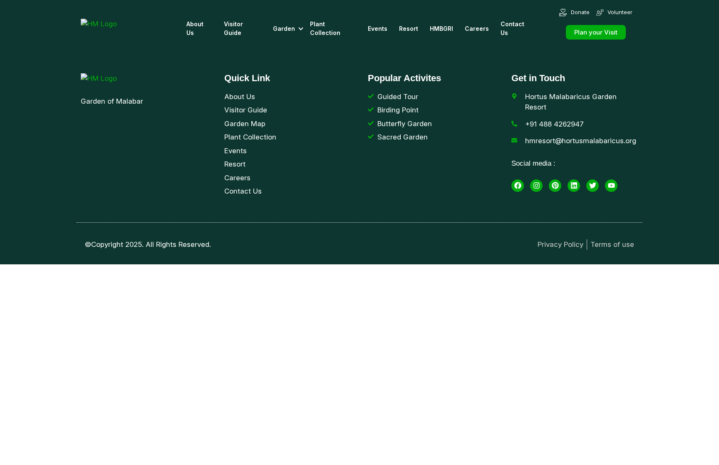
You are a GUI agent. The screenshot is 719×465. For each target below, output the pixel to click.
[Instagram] (536, 185)
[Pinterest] (555, 185)
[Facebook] (517, 185)
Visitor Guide (233, 28)
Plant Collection (325, 28)
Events (377, 28)
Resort (408, 28)
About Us (194, 28)
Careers (477, 28)
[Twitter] (592, 185)
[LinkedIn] (574, 185)
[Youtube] (611, 185)
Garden (284, 28)
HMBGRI (441, 28)
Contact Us (512, 28)
